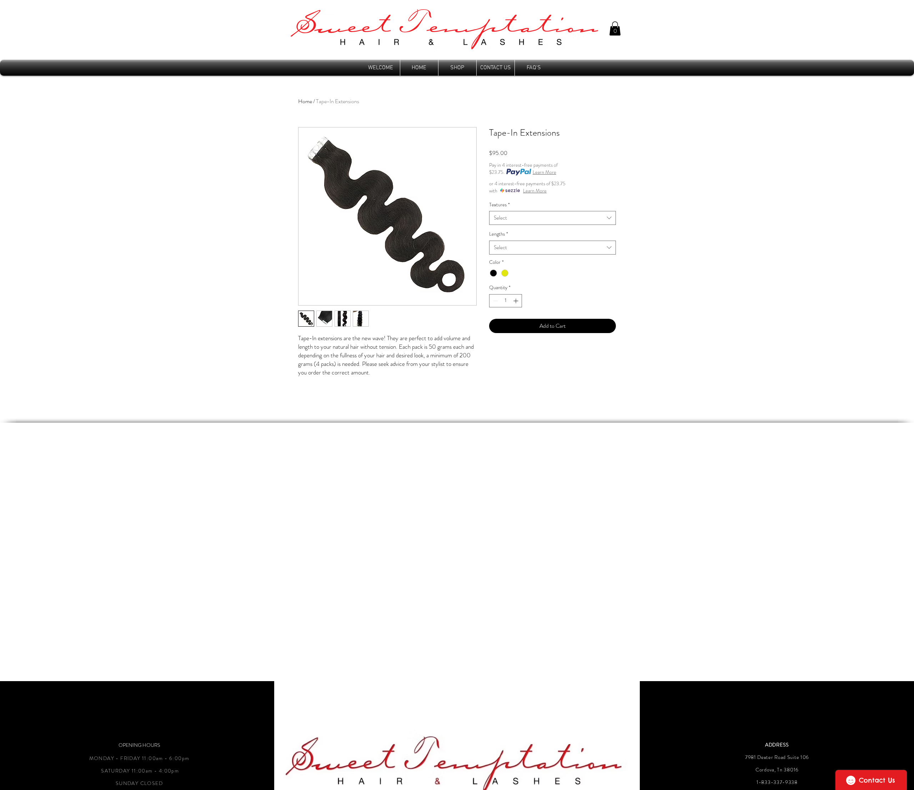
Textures (499, 204)
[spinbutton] (505, 301)
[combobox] (552, 218)
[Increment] (516, 301)
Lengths (498, 234)
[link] (615, 28)
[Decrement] (494, 301)
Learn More (544, 172)
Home (305, 101)
